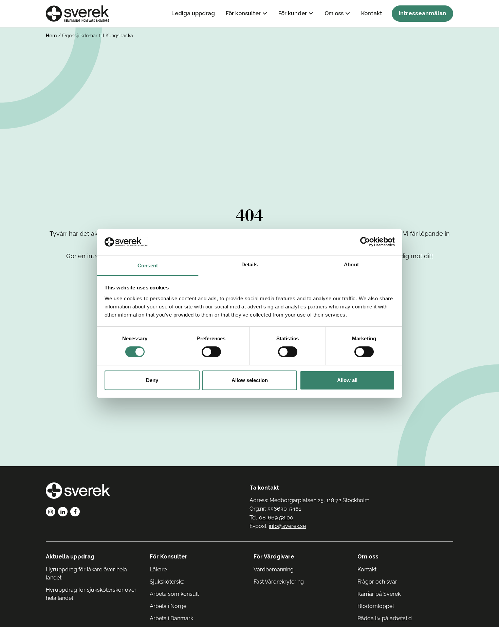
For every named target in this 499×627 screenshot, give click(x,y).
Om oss (334, 13)
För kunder (292, 13)
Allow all (347, 380)
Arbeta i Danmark (171, 618)
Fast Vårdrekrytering (279, 581)
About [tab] (351, 264)
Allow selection (250, 380)
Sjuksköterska (167, 581)
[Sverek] (77, 13)
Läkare (158, 569)
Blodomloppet (375, 606)
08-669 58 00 (276, 517)
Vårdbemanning (274, 569)
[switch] (211, 351)
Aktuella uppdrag (70, 556)
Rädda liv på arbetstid (384, 618)
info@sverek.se (287, 526)
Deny (152, 380)
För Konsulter (168, 556)
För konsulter (243, 13)
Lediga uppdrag (193, 13)
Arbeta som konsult (174, 594)
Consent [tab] (147, 265)
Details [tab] (249, 264)
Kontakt (371, 13)
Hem (51, 35)
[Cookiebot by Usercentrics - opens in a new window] (365, 242)
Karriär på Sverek (379, 594)
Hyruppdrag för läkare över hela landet (86, 573)
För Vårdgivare (274, 556)
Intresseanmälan (422, 13)
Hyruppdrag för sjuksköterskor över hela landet (91, 594)
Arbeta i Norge (168, 606)
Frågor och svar (377, 581)
